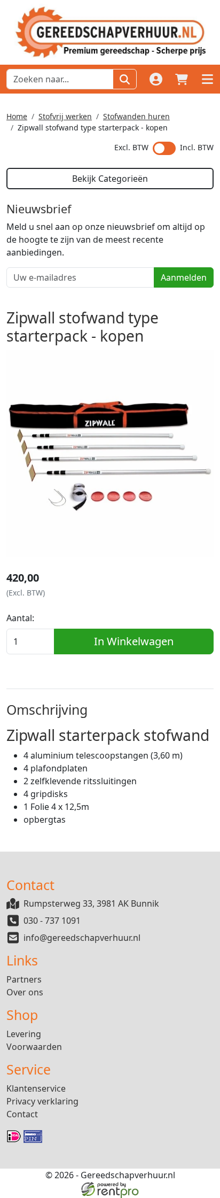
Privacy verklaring (42, 1101)
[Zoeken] (125, 79)
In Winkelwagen (134, 641)
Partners (24, 979)
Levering (23, 1034)
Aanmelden (184, 277)
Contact (22, 1114)
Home (16, 116)
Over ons (24, 992)
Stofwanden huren (136, 116)
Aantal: (20, 618)
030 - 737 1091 (52, 920)
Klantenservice (36, 1088)
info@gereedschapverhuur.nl (81, 938)
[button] (207, 79)
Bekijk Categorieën (110, 178)
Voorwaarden (34, 1047)
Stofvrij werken (65, 116)
